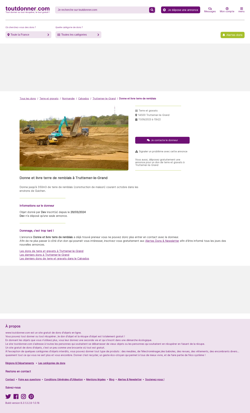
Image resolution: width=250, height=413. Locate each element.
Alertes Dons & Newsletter (162, 240)
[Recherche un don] (152, 10)
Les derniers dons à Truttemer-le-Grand (44, 254)
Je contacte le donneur (164, 140)
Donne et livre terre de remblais (137, 98)
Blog (111, 379)
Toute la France (20, 34)
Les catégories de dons (51, 363)
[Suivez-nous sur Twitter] (8, 397)
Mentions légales (96, 379)
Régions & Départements (19, 363)
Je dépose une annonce (183, 10)
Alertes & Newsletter (130, 379)
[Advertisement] (125, 67)
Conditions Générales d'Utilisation (63, 379)
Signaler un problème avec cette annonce (163, 151)
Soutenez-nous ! (154, 379)
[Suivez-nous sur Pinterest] (31, 397)
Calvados (83, 98)
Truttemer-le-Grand (104, 98)
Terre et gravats (49, 98)
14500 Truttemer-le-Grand (153, 115)
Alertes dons (234, 35)
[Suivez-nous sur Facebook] (16, 397)
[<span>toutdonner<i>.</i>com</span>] (27, 10)
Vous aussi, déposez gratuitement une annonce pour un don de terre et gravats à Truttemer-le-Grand (160, 162)
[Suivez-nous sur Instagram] (23, 397)
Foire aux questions (29, 379)
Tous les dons (28, 98)
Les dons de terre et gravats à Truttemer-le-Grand (52, 251)
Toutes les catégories (74, 34)
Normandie (68, 98)
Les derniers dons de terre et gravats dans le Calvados (54, 258)
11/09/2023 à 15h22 (149, 119)
